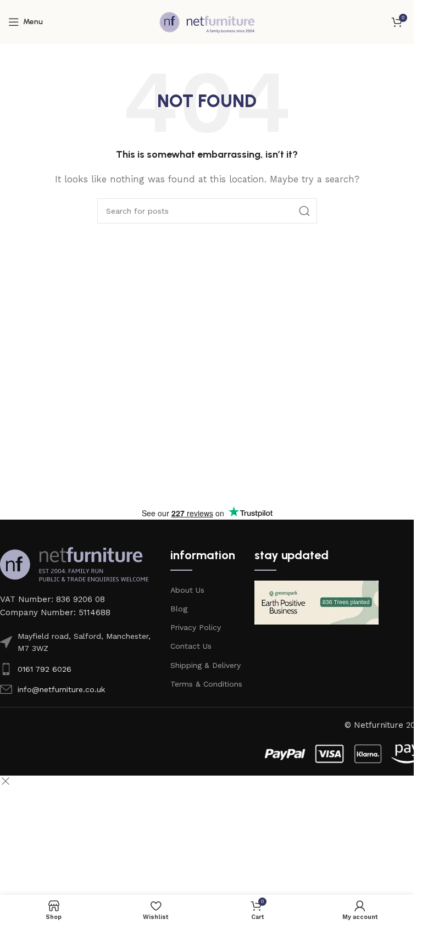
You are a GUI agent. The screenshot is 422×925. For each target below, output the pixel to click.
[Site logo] (207, 21)
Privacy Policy (195, 627)
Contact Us (191, 646)
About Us (187, 590)
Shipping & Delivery (205, 665)
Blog (178, 608)
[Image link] (74, 564)
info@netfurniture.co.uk (61, 689)
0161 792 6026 (44, 669)
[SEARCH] (304, 211)
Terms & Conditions (206, 683)
